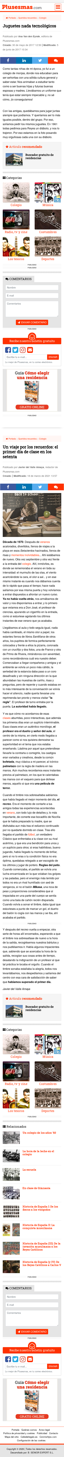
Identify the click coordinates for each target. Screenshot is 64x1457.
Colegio (42, 17)
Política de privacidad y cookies (19, 1433)
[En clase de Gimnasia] (11, 1192)
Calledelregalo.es (29, 1436)
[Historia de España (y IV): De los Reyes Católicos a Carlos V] (11, 1266)
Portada (12, 17)
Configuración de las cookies (31, 1440)
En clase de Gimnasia (36, 1188)
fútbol (31, 834)
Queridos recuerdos (27, 17)
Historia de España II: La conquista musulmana (39, 1226)
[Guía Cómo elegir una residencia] (32, 390)
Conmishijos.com (48, 1436)
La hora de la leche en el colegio (38, 1152)
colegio (26, 564)
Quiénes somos (29, 1429)
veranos (45, 542)
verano (10, 812)
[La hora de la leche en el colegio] (11, 1156)
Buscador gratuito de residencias (39, 156)
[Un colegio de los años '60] (11, 1137)
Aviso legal (44, 1429)
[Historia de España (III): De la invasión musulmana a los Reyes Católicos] (11, 1248)
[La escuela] (11, 1174)
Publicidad (42, 1433)
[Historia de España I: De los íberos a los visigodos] (11, 1211)
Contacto (53, 1433)
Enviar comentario (33, 322)
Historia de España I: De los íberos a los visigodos (40, 1208)
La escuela (29, 1169)
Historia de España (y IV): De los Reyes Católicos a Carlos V (42, 1263)
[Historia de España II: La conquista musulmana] (11, 1229)
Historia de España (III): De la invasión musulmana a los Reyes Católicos (41, 1246)
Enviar (53, 357)
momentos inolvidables (25, 555)
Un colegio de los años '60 (39, 1132)
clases (7, 718)
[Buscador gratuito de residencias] (14, 159)
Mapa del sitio (12, 1436)
